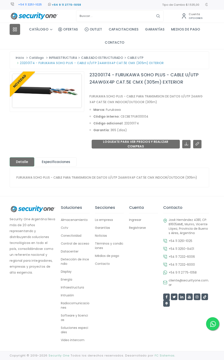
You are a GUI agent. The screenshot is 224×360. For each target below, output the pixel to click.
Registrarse (137, 228)
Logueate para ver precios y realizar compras (135, 144)
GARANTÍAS (154, 29)
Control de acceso (75, 243)
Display (66, 271)
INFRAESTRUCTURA (63, 58)
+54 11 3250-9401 (181, 249)
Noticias (101, 235)
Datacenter (70, 251)
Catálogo (36, 58)
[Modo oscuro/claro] (206, 5)
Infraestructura (72, 287)
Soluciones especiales (74, 330)
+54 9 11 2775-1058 (66, 5)
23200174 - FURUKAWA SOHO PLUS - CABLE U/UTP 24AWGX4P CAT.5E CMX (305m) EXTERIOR (92, 63)
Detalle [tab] (22, 161)
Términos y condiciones (109, 245)
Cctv (64, 228)
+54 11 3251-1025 (30, 4)
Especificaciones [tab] (56, 161)
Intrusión (67, 295)
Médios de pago (107, 256)
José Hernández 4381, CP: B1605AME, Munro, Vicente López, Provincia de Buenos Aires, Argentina (188, 226)
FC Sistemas (165, 355)
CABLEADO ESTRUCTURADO (102, 58)
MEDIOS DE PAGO (185, 29)
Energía (66, 279)
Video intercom (72, 340)
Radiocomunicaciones (75, 305)
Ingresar (135, 220)
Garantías (102, 228)
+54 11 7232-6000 (182, 264)
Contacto (102, 263)
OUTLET (96, 29)
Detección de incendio (75, 261)
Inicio (20, 58)
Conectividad (71, 235)
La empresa (104, 220)
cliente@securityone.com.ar (189, 282)
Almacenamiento (74, 220)
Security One (59, 355)
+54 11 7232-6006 (182, 256)
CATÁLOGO (38, 29)
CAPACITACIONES (123, 29)
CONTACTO (114, 42)
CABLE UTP (135, 58)
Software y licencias (74, 317)
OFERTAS (70, 29)
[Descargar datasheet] (186, 144)
